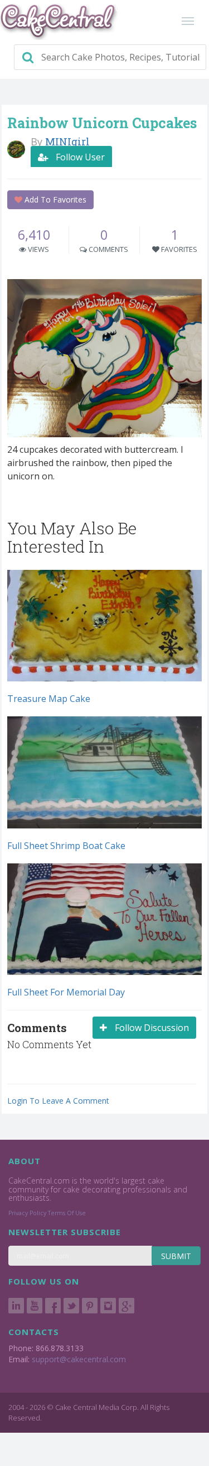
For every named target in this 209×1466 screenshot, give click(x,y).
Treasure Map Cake (48, 698)
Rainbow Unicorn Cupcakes (102, 123)
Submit (176, 1256)
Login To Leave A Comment (58, 1100)
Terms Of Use (67, 1213)
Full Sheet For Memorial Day (66, 992)
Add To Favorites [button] (54, 199)
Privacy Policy (27, 1213)
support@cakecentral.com (79, 1359)
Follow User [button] (79, 157)
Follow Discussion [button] (151, 1028)
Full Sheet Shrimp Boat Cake (66, 846)
